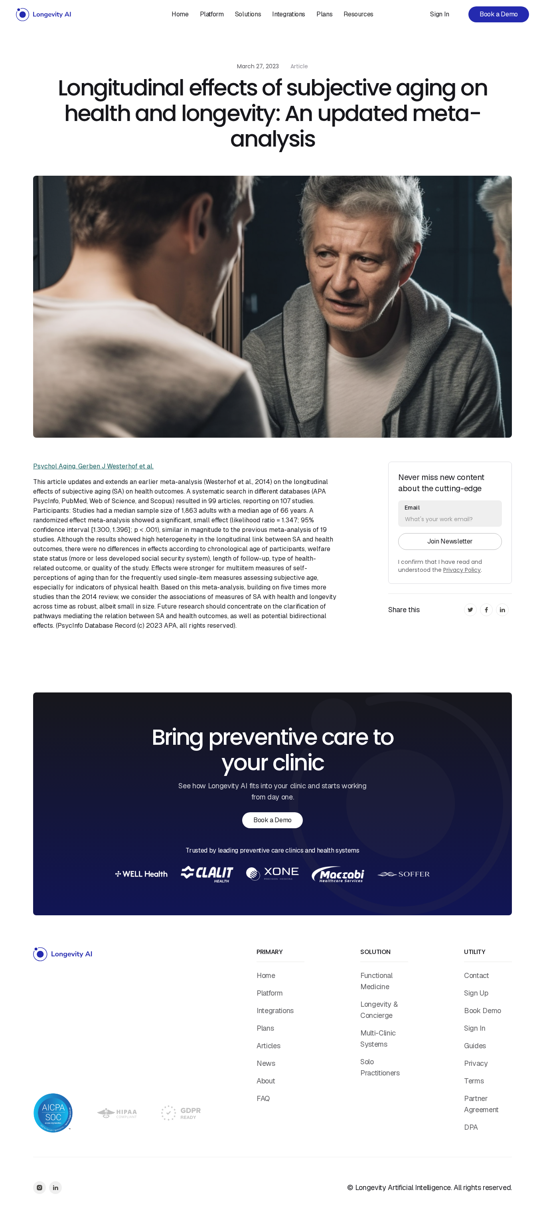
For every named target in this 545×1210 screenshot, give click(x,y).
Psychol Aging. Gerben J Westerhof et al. (93, 466)
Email (412, 507)
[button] (248, 14)
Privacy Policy (462, 570)
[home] (44, 14)
